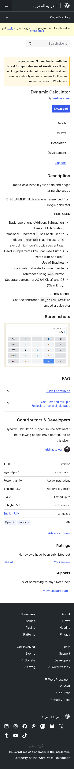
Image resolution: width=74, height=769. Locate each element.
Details (61, 123)
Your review (62, 562)
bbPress (62, 693)
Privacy (65, 634)
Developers (62, 660)
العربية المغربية (51, 717)
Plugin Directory (60, 17)
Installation (58, 143)
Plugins (30, 627)
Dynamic (10, 522)
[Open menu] (6, 5)
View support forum (56, 591)
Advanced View (59, 533)
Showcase (27, 614)
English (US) (11, 513)
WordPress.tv (59, 667)
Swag (29, 667)
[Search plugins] (30, 43)
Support (60, 163)
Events (30, 653)
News (66, 621)
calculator (23, 522)
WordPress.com (57, 679)
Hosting (64, 627)
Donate (28, 660)
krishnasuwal (61, 98)
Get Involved (26, 647)
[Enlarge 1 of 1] (65, 328)
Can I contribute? (58, 391)
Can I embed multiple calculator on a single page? (50, 403)
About (66, 614)
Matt (65, 686)
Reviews (60, 133)
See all (8, 562)
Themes (29, 621)
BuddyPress (60, 700)
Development (57, 153)
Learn (66, 647)
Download (61, 108)
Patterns (29, 634)
